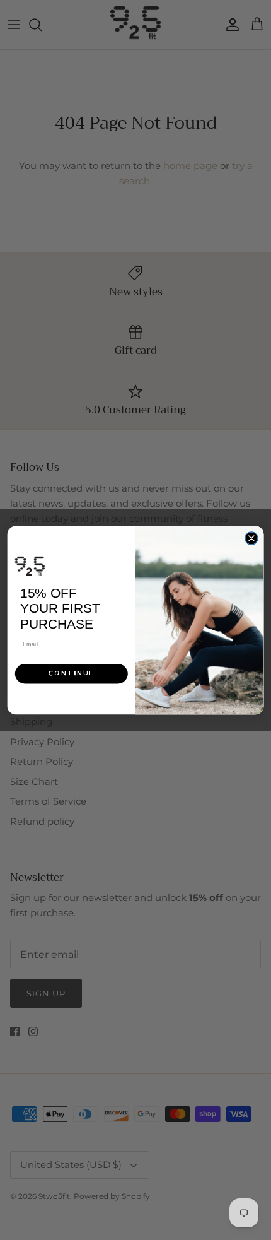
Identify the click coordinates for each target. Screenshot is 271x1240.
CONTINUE (71, 673)
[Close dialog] (251, 538)
